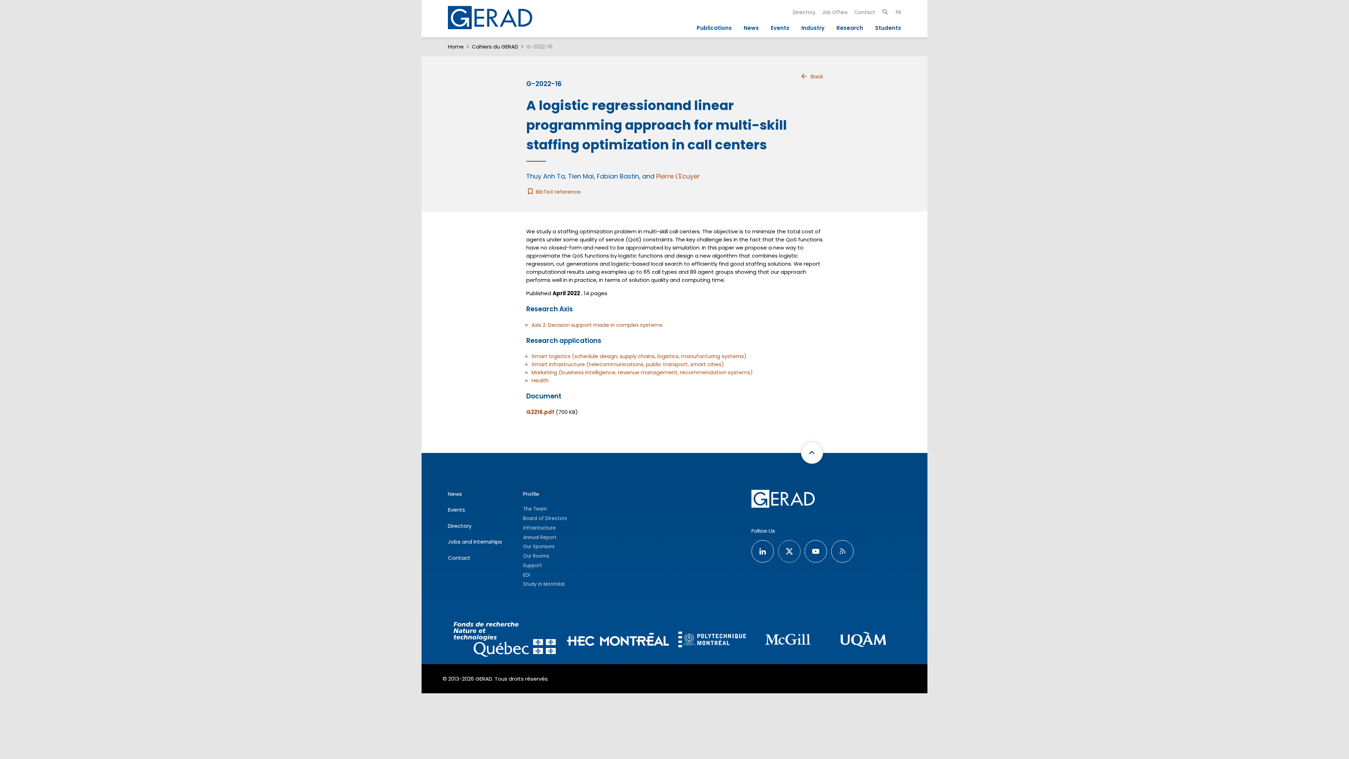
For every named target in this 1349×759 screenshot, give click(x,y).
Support (532, 565)
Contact (864, 12)
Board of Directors (545, 518)
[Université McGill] (788, 640)
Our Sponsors (539, 546)
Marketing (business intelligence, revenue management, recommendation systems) (642, 372)
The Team (535, 509)
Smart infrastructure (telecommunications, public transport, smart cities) (628, 364)
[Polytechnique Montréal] (712, 640)
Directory (804, 12)
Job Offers (835, 12)
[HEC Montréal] (618, 640)
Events (780, 28)
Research (849, 28)
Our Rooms (536, 556)
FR (898, 12)
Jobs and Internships (475, 541)
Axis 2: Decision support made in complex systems (597, 325)
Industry (813, 28)
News (751, 28)
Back (817, 76)
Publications (714, 28)
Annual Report (539, 537)
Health (540, 380)
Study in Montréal (544, 584)
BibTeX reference (557, 191)
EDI (526, 575)
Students (888, 28)
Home (456, 46)
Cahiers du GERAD (495, 46)
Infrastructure (539, 528)
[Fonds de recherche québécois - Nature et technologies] (504, 640)
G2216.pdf (540, 412)
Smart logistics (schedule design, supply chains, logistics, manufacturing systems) (639, 356)
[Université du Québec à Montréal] (863, 640)
